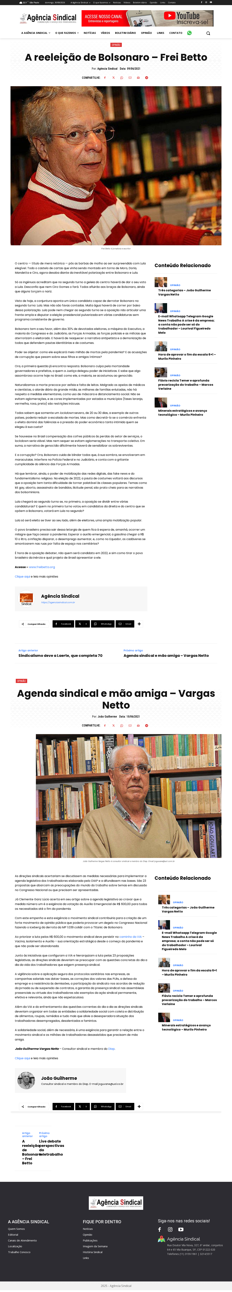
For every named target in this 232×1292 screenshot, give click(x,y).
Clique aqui (22, 576)
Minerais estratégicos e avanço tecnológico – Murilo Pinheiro (182, 413)
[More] (139, 624)
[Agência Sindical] (28, 599)
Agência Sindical (107, 68)
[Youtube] (211, 2)
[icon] (189, 31)
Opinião (116, 44)
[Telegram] (146, 77)
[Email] (130, 77)
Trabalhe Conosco (19, 1252)
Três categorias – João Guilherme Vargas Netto (184, 292)
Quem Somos (16, 1229)
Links (86, 1258)
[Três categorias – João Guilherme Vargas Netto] (161, 282)
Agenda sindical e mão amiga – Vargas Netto (166, 655)
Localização (15, 1246)
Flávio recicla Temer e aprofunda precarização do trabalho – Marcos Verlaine (185, 384)
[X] (113, 77)
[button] (208, 33)
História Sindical (92, 1252)
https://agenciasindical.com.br (58, 602)
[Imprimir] (138, 77)
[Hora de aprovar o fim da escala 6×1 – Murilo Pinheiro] (161, 346)
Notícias (88, 1229)
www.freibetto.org (42, 567)
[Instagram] (206, 2)
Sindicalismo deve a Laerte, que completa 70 (60, 655)
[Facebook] (201, 2)
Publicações (90, 1240)
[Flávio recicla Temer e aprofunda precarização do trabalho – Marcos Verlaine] (161, 372)
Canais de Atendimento (22, 1240)
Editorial (13, 1234)
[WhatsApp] (121, 77)
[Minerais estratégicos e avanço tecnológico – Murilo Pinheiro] (161, 403)
